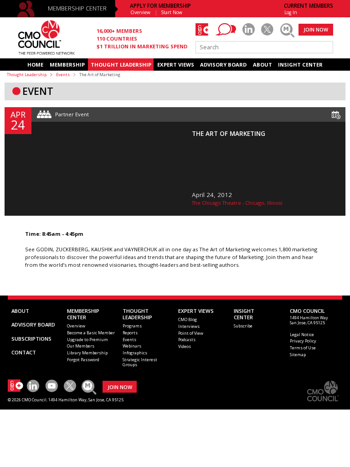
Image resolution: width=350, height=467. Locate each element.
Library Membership (87, 353)
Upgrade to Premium (87, 339)
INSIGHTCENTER (244, 314)
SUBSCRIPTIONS (31, 338)
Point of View (190, 333)
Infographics (135, 353)
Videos (184, 346)
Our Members (80, 346)
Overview (140, 12)
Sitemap (298, 355)
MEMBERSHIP (67, 64)
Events (63, 75)
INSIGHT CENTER (300, 64)
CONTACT (23, 352)
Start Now (171, 12)
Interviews (189, 326)
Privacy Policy (303, 341)
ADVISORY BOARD (223, 64)
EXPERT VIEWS (175, 64)
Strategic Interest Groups (140, 362)
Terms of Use (303, 348)
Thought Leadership (26, 75)
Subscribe (243, 326)
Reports (130, 333)
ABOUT (262, 64)
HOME (35, 64)
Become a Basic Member (91, 333)
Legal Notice (302, 334)
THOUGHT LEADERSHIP (121, 64)
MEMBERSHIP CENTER (77, 8)
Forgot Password (83, 360)
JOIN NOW (316, 29)
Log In (290, 12)
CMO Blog (187, 319)
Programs (132, 326)
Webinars (132, 346)
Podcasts (187, 339)
